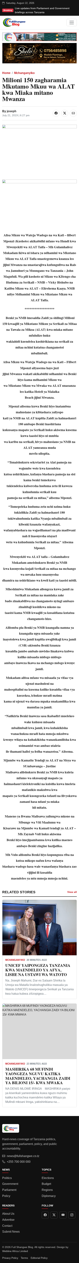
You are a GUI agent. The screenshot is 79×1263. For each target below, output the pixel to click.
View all (72, 892)
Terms (24, 1257)
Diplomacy (49, 1195)
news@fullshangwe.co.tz (23, 1156)
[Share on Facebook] (56, 113)
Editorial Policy (39, 1257)
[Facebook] (45, 1215)
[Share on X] (64, 113)
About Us (8, 1213)
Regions (47, 1189)
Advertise (8, 1219)
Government (10, 1183)
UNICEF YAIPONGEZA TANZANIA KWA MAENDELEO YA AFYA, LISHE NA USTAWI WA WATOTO (37, 969)
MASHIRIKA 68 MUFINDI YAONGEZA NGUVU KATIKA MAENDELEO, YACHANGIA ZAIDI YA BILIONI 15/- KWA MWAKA (37, 1075)
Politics (7, 1178)
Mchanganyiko (24, 72)
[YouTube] (63, 1215)
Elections (48, 1178)
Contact (7, 1225)
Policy (6, 1195)
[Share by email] (73, 113)
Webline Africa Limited (15, 1251)
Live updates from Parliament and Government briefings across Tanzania (42, 10)
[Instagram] (71, 1215)
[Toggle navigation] (72, 22)
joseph (11, 111)
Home (6, 72)
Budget (46, 1183)
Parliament (9, 1189)
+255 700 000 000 (18, 1161)
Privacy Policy (10, 1257)
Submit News (11, 1231)
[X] (54, 1215)
